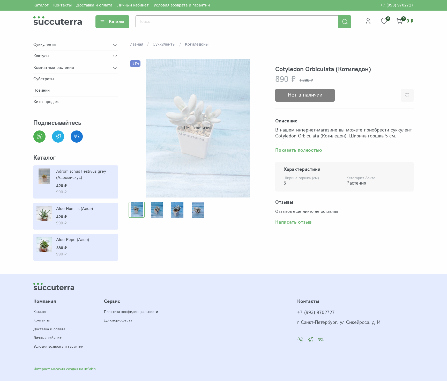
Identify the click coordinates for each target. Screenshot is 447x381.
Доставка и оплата (94, 5)
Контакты (62, 5)
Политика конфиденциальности (131, 311)
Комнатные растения (53, 68)
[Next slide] (258, 128)
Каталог (41, 5)
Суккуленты (164, 44)
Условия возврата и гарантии (181, 5)
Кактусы (41, 56)
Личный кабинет (133, 5)
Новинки (41, 90)
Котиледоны (196, 44)
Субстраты (43, 79)
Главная (136, 44)
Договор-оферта (118, 320)
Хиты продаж (45, 102)
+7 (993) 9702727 (397, 5)
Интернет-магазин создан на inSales (64, 369)
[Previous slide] (137, 128)
